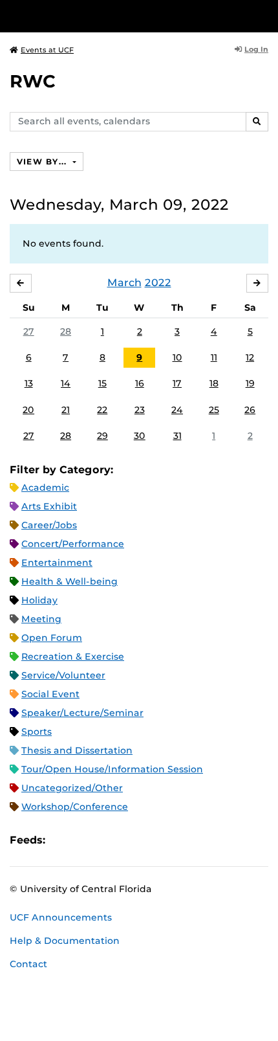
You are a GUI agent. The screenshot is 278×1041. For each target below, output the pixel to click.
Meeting (41, 619)
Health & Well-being (69, 581)
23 (139, 410)
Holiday (39, 600)
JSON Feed (150, 840)
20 (28, 410)
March (124, 282)
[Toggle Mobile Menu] (265, 15)
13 (29, 383)
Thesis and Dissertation (77, 750)
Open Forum (51, 638)
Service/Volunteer (63, 675)
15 (102, 383)
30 (139, 436)
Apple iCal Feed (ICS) (62, 840)
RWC (33, 81)
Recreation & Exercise (72, 656)
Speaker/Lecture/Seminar (82, 713)
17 (177, 383)
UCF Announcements (61, 917)
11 (214, 357)
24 (177, 410)
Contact (28, 964)
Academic (45, 487)
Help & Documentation (65, 940)
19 (250, 383)
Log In (256, 49)
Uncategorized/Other (72, 788)
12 (250, 357)
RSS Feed (106, 840)
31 (177, 436)
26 (249, 410)
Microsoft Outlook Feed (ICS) (84, 840)
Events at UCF (47, 49)
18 (214, 383)
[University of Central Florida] (98, 16)
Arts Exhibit (49, 506)
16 (139, 383)
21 (65, 410)
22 (102, 410)
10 (177, 357)
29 (102, 436)
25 (214, 410)
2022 (158, 282)
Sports (36, 731)
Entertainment (56, 562)
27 (28, 331)
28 (65, 331)
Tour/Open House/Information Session (112, 769)
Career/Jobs (49, 525)
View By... (43, 161)
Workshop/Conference (74, 806)
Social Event (50, 694)
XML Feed (128, 840)
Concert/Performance (72, 544)
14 (65, 383)
